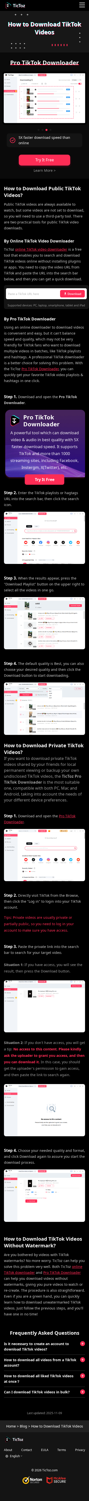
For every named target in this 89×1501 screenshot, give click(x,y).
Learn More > (45, 170)
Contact (26, 1450)
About (8, 1450)
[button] (39, 130)
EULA (44, 1450)
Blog (23, 1426)
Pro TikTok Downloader (40, 368)
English (15, 1456)
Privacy (80, 1450)
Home (11, 1426)
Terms (61, 1450)
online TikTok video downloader (41, 249)
